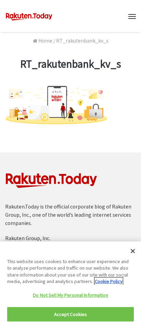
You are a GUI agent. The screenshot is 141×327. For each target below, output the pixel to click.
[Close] (132, 251)
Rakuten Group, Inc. (27, 238)
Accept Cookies (70, 314)
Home (44, 40)
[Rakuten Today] (29, 16)
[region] (70, 284)
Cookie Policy (109, 281)
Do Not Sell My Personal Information (70, 295)
